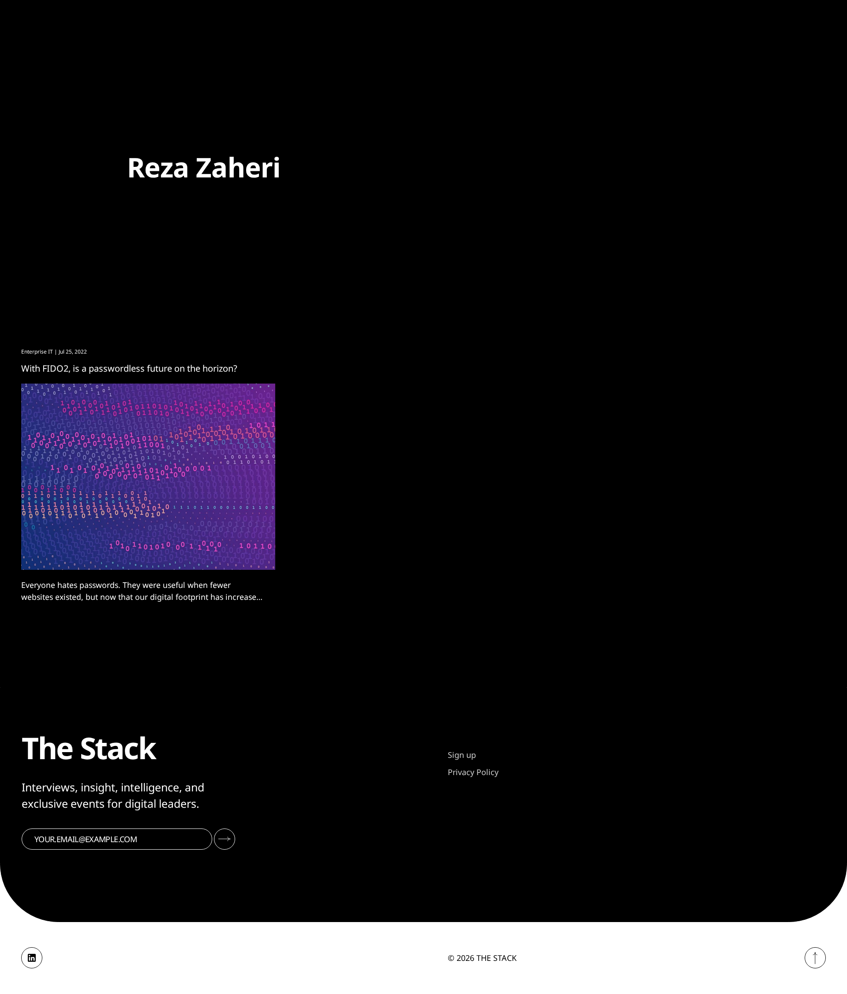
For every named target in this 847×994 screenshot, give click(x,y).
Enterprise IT (37, 351)
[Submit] (224, 839)
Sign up (462, 754)
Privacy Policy (473, 772)
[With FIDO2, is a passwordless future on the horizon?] (148, 477)
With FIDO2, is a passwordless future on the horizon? (129, 368)
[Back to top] (815, 957)
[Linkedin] (31, 957)
